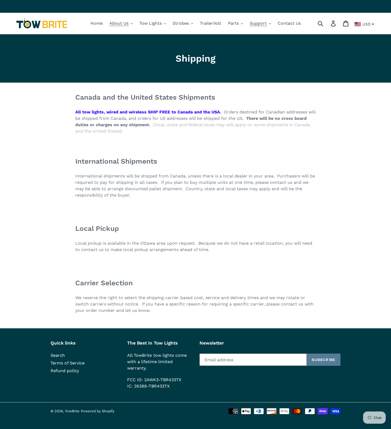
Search (58, 355)
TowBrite (72, 411)
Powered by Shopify (97, 411)
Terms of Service (68, 363)
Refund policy (65, 370)
